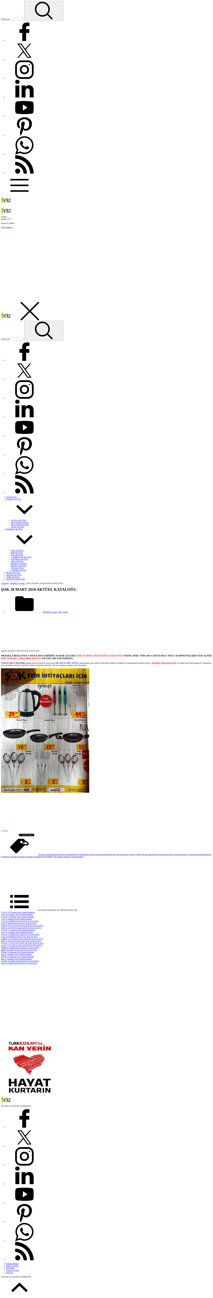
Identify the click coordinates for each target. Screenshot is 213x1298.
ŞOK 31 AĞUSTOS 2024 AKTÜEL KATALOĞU (21, 928)
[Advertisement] (75, 248)
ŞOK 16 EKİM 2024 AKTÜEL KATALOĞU (19, 963)
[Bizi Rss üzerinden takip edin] (24, 173)
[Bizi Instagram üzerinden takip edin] (24, 78)
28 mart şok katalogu (80, 854)
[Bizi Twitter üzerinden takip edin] (24, 59)
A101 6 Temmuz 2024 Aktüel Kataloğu (16, 919)
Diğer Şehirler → (7, 227)
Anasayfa (4, 583)
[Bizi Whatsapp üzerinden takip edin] (24, 154)
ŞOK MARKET (47, 857)
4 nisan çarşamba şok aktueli (100, 854)
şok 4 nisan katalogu (192, 854)
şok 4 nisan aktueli (177, 854)
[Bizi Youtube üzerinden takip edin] (24, 116)
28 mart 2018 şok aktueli (48, 854)
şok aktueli (204, 854)
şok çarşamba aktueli (15, 857)
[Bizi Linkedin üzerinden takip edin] (24, 97)
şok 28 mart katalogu (162, 854)
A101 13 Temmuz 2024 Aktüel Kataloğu (17, 932)
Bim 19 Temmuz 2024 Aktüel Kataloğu (16, 954)
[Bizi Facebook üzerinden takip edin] (24, 40)
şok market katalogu (76, 857)
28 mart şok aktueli (65, 854)
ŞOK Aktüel (63, 612)
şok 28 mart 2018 (132, 854)
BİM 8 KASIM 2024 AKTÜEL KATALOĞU (19, 950)
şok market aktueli (61, 857)
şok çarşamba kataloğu (32, 857)
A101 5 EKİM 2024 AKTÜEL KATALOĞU (19, 923)
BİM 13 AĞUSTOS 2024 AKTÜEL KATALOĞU (21, 941)
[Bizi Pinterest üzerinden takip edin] (24, 135)
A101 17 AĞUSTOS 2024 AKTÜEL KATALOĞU (21, 946)
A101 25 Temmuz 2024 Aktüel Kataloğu (17, 915)
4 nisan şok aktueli (118, 854)
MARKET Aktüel (17, 583)
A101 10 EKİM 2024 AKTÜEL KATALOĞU (19, 937)
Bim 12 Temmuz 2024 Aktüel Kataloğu (16, 959)
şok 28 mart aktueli (146, 854)
